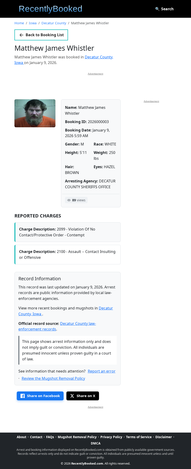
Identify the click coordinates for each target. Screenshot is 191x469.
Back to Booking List (45, 34)
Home (19, 23)
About (21, 437)
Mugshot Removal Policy (77, 437)
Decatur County (53, 23)
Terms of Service (139, 437)
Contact (36, 437)
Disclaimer (163, 437)
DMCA (95, 443)
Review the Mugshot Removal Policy (53, 378)
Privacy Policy (111, 437)
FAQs (50, 437)
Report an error (102, 371)
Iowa (33, 23)
